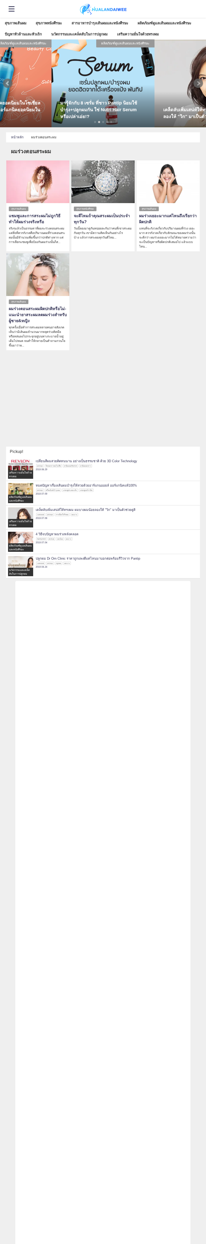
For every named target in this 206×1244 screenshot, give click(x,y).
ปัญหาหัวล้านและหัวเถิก (23, 34)
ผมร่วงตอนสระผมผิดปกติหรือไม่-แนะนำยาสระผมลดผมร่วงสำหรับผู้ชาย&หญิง (38, 315)
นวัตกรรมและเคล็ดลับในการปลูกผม (79, 34)
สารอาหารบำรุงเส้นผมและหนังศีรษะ (100, 23)
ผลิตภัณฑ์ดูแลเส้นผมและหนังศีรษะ (164, 23)
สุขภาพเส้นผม (15, 23)
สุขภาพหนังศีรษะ (49, 23)
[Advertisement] (103, 409)
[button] (8, 83)
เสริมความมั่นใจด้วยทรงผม (138, 34)
